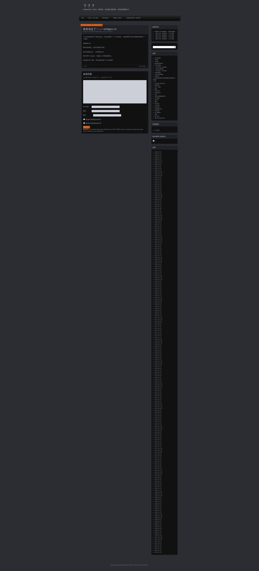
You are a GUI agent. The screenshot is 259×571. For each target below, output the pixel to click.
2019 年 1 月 (158, 295)
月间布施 (157, 98)
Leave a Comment (107, 31)
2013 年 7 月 (158, 414)
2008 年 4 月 (158, 528)
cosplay (157, 61)
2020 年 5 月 (158, 266)
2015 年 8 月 (158, 368)
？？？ (89, 6)
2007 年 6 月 (158, 547)
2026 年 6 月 (158, 155)
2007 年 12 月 (158, 536)
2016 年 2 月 (158, 357)
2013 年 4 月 (158, 419)
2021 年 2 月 (158, 254)
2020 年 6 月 (158, 265)
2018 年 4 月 (158, 310)
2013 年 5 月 (158, 417)
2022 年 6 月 (158, 226)
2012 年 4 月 (158, 441)
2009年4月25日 (97, 25)
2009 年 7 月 (158, 501)
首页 (82, 18)
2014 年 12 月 (158, 383)
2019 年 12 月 (158, 275)
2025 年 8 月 (158, 163)
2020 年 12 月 (158, 257)
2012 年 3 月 (158, 443)
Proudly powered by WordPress (119, 565)
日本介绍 (157, 90)
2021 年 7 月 (158, 245)
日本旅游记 (158, 92)
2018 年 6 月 (158, 306)
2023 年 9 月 (158, 199)
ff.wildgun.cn (100, 51)
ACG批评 (157, 130)
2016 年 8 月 (158, 346)
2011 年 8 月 (158, 456)
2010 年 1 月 (158, 490)
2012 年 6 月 (158, 437)
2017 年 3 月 (158, 334)
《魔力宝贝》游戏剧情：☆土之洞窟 (164, 39)
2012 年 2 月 (158, 445)
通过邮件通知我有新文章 (93, 123)
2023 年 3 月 (158, 210)
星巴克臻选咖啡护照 (160, 96)
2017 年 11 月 (158, 319)
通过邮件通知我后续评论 (93, 119)
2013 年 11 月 (158, 406)
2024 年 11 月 (158, 174)
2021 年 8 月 (158, 243)
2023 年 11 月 (158, 195)
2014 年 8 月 (158, 390)
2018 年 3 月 (158, 312)
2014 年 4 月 (158, 397)
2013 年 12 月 (158, 405)
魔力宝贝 (157, 116)
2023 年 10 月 (158, 197)
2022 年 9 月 (158, 221)
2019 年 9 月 (158, 281)
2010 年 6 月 (158, 481)
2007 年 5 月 (158, 548)
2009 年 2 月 (158, 510)
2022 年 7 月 (158, 225)
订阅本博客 (105, 18)
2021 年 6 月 (158, 246)
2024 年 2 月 (158, 190)
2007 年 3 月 (158, 552)
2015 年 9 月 (158, 366)
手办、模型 (158, 87)
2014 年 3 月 (158, 399)
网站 (84, 115)
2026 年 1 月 (158, 159)
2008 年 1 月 (158, 534)
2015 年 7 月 (158, 370)
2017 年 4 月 (158, 332)
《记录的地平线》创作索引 (133, 18)
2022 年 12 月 (158, 215)
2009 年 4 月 (158, 507)
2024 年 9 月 (158, 177)
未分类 (156, 100)
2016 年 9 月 (158, 345)
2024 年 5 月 (158, 184)
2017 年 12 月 (158, 317)
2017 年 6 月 (158, 328)
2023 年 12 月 (158, 194)
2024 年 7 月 (158, 181)
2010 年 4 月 (158, 485)
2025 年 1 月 (158, 170)
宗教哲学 (157, 85)
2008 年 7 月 (158, 523)
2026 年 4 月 (158, 157)
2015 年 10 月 (158, 365)
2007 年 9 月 (158, 541)
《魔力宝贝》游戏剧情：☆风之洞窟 (164, 37)
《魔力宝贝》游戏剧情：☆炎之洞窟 (164, 35)
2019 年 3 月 (158, 292)
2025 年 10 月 (158, 161)
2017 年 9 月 (158, 323)
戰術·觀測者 (142, 66)
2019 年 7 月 (158, 285)
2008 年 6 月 (158, 525)
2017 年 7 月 (158, 326)
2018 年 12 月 (158, 297)
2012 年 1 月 (158, 446)
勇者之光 (157, 76)
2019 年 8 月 (158, 283)
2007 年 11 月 (158, 537)
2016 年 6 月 (158, 350)
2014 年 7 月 (158, 392)
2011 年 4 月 (158, 463)
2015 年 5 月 (158, 374)
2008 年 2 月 (158, 532)
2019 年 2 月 (158, 294)
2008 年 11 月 (158, 516)
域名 (100, 31)
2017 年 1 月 (158, 337)
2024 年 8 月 (158, 179)
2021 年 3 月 (158, 252)
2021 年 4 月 (158, 250)
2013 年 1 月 (158, 425)
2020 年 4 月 (158, 268)
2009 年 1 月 (158, 512)
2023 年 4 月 (158, 208)
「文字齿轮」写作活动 (161, 70)
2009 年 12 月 (158, 492)
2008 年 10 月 (158, 517)
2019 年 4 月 (158, 290)
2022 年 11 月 (158, 217)
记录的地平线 (158, 109)
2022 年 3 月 (158, 232)
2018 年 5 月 (158, 308)
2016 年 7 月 (158, 348)
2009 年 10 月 (158, 496)
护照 (85, 66)
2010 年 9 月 (158, 476)
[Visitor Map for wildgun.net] (153, 141)
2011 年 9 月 (158, 454)
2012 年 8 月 (158, 434)
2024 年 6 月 (158, 183)
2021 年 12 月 (158, 237)
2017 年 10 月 (158, 321)
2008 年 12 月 (158, 514)
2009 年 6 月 (158, 503)
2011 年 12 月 (158, 448)
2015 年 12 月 (158, 361)
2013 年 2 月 (158, 423)
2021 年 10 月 (158, 241)
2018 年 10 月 (158, 301)
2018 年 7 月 (158, 305)
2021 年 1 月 (158, 255)
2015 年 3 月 (158, 377)
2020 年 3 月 (158, 270)
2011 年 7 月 (158, 457)
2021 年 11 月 (158, 239)
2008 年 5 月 (158, 527)
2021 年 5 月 (158, 248)
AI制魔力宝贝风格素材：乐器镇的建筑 (165, 31)
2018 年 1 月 (158, 315)
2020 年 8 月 (158, 263)
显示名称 (86, 106)
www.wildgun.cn (88, 51)
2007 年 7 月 (158, 545)
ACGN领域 (158, 58)
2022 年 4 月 (158, 230)
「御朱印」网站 (116, 18)
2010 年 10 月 (158, 474)
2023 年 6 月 (158, 204)
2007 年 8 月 (158, 543)
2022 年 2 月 (158, 234)
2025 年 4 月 (158, 164)
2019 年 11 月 (158, 277)
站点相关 (91, 31)
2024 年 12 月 (158, 172)
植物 (156, 101)
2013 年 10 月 (158, 408)
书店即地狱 (158, 72)
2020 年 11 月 (158, 259)
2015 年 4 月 (158, 376)
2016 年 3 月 (158, 356)
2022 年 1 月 (158, 235)
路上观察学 (158, 112)
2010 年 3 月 (158, 487)
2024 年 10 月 (158, 175)
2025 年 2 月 (158, 168)
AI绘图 (156, 60)
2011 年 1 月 (158, 468)
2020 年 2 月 (158, 272)
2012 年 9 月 (158, 432)
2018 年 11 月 (158, 299)
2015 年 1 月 (158, 381)
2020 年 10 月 (158, 261)
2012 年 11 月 (158, 428)
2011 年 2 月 (158, 466)
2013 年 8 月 (158, 412)
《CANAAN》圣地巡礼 (161, 67)
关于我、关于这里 (93, 18)
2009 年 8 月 (158, 499)
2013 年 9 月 (158, 410)
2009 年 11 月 (158, 494)
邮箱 (84, 111)
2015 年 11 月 (158, 363)
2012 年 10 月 (158, 430)
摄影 (156, 89)
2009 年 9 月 (158, 497)
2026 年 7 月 (158, 154)
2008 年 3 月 (158, 530)
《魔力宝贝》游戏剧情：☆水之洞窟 (164, 33)
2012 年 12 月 (158, 426)
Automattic (145, 565)
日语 (156, 94)
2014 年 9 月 (158, 388)
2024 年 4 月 (158, 186)
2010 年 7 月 (158, 479)
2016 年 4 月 (158, 354)
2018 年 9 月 (158, 303)
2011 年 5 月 (158, 461)
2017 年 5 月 (158, 330)
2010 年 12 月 (158, 470)
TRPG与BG (158, 65)
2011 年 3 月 (158, 465)
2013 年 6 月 (158, 416)
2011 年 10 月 (158, 452)
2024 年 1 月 (158, 192)
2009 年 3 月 (158, 508)
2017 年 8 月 (158, 325)
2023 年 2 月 (158, 212)
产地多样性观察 (159, 74)
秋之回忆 (157, 103)
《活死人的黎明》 (159, 69)
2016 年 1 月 (158, 359)
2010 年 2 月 (158, 488)
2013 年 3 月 (158, 421)
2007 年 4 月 (158, 550)
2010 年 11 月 (158, 472)
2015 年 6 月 (158, 372)
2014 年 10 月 (158, 386)
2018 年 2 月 (158, 314)
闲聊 (156, 114)
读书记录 (157, 110)
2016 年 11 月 (158, 341)
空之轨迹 (157, 105)
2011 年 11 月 (158, 450)
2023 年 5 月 (158, 206)
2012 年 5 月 (158, 439)
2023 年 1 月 (158, 214)
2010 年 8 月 (158, 477)
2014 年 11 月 (158, 385)
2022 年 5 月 (158, 228)
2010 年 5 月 (158, 483)
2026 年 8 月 (158, 152)
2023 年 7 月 (158, 203)
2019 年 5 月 (158, 288)
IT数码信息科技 (159, 63)
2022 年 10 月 (158, 219)
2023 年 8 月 (158, 201)
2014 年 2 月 (158, 401)
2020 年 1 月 (158, 274)
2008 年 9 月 (158, 519)
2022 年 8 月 (158, 223)
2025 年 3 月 (158, 166)
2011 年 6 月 (158, 459)
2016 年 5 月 (158, 352)
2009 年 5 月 (158, 505)
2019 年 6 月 (158, 286)
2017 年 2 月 (158, 335)
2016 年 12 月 (158, 339)
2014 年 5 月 (158, 396)
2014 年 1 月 (158, 403)
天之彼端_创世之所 (160, 83)
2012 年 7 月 (158, 436)
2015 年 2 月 (158, 379)
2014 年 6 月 (158, 394)
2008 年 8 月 (158, 521)
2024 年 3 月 (158, 188)
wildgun (89, 25)
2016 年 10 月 (158, 343)
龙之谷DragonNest (160, 118)
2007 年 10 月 (158, 539)
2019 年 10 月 (158, 279)
